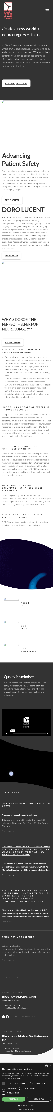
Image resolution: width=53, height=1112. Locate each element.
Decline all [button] (39, 1099)
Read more (7, 831)
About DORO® (12, 342)
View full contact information (25, 1016)
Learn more (11, 255)
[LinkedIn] (3, 1017)
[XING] (7, 1017)
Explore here (12, 200)
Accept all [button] (13, 1099)
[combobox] (46, 1066)
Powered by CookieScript (26, 1109)
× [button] (50, 1066)
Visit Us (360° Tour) (16, 83)
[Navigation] (47, 10)
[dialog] (26, 1087)
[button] (26, 1105)
